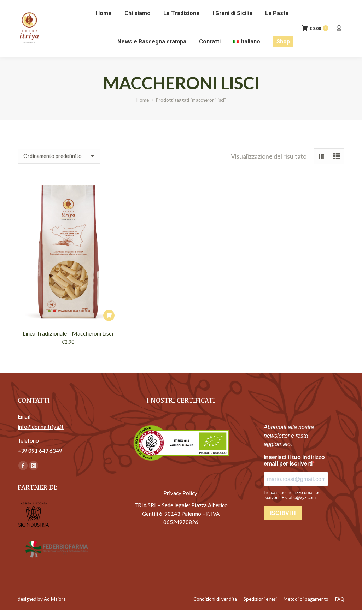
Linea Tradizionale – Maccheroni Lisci (68, 333)
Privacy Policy (180, 493)
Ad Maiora (55, 599)
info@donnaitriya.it (41, 427)
